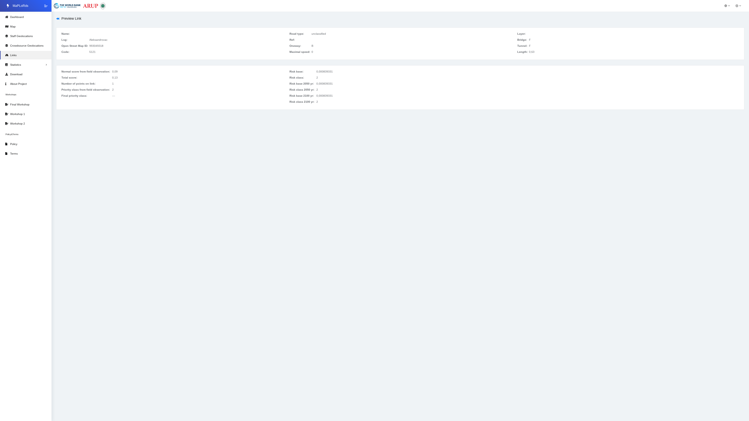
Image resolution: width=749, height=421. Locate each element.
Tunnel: (522, 45)
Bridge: (522, 39)
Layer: (521, 33)
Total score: (69, 77)
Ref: (292, 39)
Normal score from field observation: (85, 71)
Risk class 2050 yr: (301, 89)
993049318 (96, 45)
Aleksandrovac (98, 39)
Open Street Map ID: (74, 45)
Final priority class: (74, 95)
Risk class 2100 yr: (301, 101)
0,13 (115, 77)
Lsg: (64, 39)
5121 (92, 51)
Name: (65, 33)
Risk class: (296, 77)
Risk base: (296, 71)
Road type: (296, 33)
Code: (65, 51)
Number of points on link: (78, 83)
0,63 (531, 51)
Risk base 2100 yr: (301, 95)
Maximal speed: (299, 51)
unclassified (318, 33)
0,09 (115, 71)
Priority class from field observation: (85, 89)
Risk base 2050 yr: (301, 83)
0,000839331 (324, 71)
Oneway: (295, 45)
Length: (522, 51)
